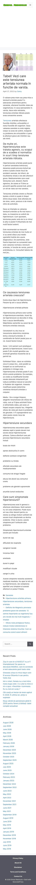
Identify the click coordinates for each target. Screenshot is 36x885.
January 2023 (8, 781)
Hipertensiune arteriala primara (18, 598)
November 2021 (9, 801)
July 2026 (7, 726)
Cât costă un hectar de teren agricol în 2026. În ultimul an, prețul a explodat (17, 695)
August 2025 (8, 764)
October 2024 (8, 774)
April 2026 (7, 736)
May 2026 (7, 733)
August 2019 (8, 818)
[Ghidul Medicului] (15, 5)
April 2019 (7, 828)
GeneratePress (18, 882)
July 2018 (7, 842)
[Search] (30, 644)
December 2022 (9, 784)
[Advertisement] (18, 29)
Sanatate (9, 595)
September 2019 (9, 815)
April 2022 (7, 798)
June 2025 (7, 770)
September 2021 (9, 804)
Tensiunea (7, 121)
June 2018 (7, 845)
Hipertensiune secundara (13, 601)
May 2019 (7, 825)
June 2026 (7, 729)
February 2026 (9, 743)
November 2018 (9, 839)
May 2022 (7, 794)
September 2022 (9, 787)
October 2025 (8, 757)
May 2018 (7, 849)
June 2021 (7, 808)
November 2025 (9, 753)
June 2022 (7, 791)
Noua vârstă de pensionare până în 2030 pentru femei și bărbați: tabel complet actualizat (17, 703)
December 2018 (9, 835)
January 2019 (8, 832)
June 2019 (7, 821)
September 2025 (9, 760)
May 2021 (7, 811)
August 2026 (8, 723)
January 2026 (8, 746)
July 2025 (7, 767)
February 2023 (9, 777)
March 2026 (8, 740)
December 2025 (9, 750)
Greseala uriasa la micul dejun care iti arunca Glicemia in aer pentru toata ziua (17, 675)
